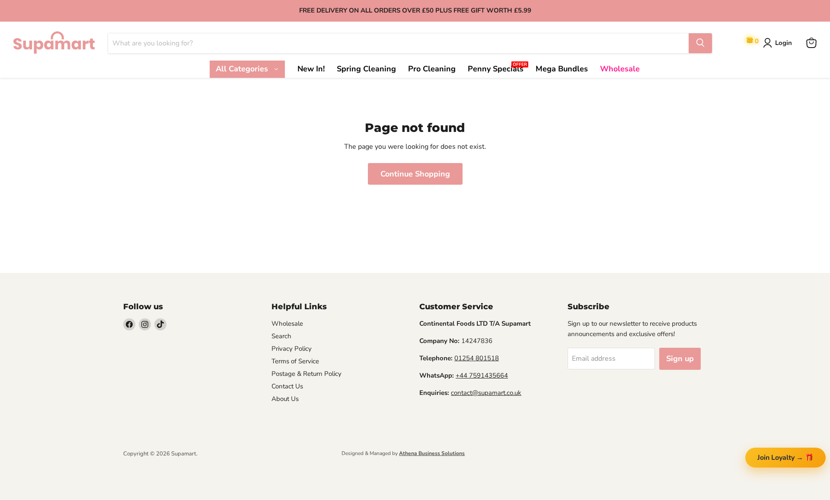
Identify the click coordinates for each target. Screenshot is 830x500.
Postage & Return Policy (306, 373)
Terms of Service (295, 361)
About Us (285, 398)
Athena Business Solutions (432, 453)
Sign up (680, 358)
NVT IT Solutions (137, 461)
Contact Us (287, 386)
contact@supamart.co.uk (486, 392)
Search (281, 336)
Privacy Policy (291, 348)
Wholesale (287, 323)
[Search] (700, 43)
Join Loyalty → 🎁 (785, 457)
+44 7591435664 (482, 375)
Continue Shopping (415, 174)
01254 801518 (476, 358)
